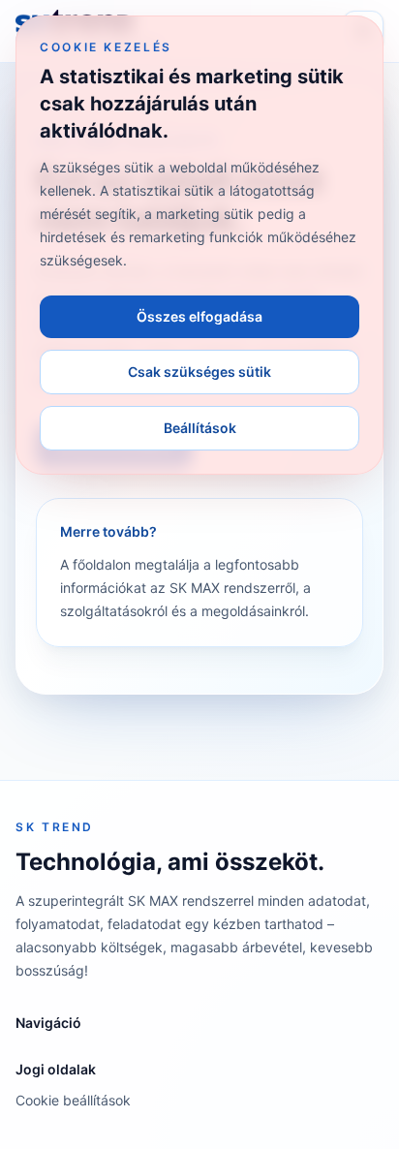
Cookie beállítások (73, 1100)
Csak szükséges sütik (199, 371)
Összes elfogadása (199, 316)
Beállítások (200, 427)
